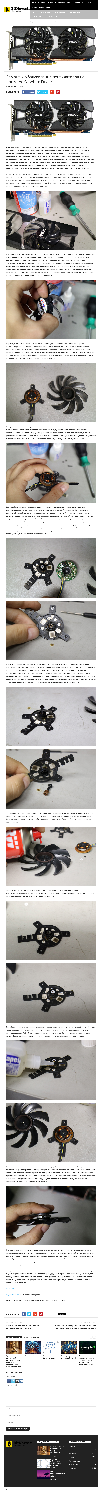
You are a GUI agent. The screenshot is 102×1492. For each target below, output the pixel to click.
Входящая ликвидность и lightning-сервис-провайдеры (55, 1462)
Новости (35, 2)
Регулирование (74, 1461)
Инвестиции (75, 12)
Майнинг (61, 2)
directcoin (12, 86)
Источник (10, 1289)
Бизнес (71, 1457)
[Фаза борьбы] (33, 1347)
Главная (8, 22)
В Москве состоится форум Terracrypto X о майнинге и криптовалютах (86, 1360)
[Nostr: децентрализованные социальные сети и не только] (42, 1474)
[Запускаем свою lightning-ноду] (51, 1347)
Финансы (72, 1453)
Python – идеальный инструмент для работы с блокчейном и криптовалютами (13, 1361)
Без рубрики (17, 22)
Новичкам (79, 2)
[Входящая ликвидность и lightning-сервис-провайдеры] (42, 1463)
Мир (34, 12)
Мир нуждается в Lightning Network (68, 1357)
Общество (72, 1468)
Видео (43, 2)
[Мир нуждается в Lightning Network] (69, 1347)
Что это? (88, 2)
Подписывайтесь (13, 1295)
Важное (70, 2)
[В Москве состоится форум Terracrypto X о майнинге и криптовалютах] (87, 1347)
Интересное (52, 17)
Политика (45, 12)
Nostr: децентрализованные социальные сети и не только (57, 1474)
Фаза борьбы (30, 1356)
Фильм (34, 7)
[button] (94, 14)
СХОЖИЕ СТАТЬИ (14, 1337)
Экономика (60, 12)
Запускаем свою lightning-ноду (49, 1357)
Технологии (37, 17)
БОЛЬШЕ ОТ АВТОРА (31, 1337)
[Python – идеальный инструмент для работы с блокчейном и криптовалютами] (14, 1347)
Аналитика (52, 2)
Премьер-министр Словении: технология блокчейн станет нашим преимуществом (75, 1327)
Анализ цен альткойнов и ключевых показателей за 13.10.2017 (24, 1327)
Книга (41, 7)
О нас (48, 7)
